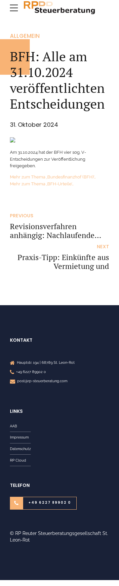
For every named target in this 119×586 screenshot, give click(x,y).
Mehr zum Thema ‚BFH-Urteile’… (42, 183)
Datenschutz (20, 448)
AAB (13, 426)
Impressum (19, 437)
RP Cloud (18, 460)
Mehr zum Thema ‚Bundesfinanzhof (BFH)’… (53, 176)
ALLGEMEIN (25, 36)
